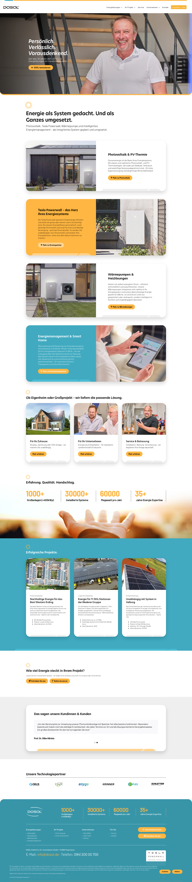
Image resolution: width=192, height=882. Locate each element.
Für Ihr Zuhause (60, 833)
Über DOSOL (87, 833)
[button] (95, 742)
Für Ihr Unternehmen (62, 836)
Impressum (40, 873)
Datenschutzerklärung (58, 873)
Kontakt (113, 836)
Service (113, 833)
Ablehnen (177, 871)
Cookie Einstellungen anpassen (19, 877)
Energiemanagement (34, 841)
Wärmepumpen (32, 838)
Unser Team (87, 836)
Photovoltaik (31, 833)
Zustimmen (165, 871)
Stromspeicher (32, 836)
